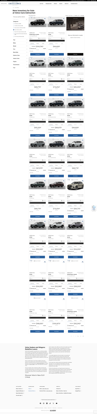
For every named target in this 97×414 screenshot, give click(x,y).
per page (82, 15)
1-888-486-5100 (93, 0)
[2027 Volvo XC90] (56, 23)
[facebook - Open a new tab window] (40, 403)
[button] (41, 4)
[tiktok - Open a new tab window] (50, 403)
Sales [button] (29, 388)
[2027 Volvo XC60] (56, 64)
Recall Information (19, 393)
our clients (57, 371)
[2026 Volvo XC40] (38, 226)
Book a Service (19, 388)
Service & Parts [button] (31, 390)
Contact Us (58, 388)
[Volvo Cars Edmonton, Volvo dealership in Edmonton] (11, 3)
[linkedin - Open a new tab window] (46, 403)
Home (13, 7)
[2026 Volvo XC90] (56, 104)
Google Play (77, 390)
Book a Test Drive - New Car (61, 390)
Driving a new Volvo (40, 363)
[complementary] (94, 208)
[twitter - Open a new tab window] (53, 403)
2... (78, 336)
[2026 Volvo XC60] (75, 64)
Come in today (31, 364)
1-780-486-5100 (49, 390)
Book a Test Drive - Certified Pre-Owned (63, 393)
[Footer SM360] (53, 410)
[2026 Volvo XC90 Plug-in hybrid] (38, 23)
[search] (26, 19)
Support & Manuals (19, 390)
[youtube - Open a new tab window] (56, 403)
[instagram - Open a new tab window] (43, 403)
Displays (75, 15)
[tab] (32, 43)
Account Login (18, 395)
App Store (77, 388)
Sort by (67, 15)
